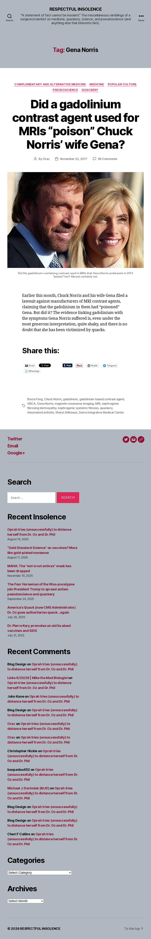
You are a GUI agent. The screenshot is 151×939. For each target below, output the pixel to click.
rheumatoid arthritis (40, 412)
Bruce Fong (35, 399)
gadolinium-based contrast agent (101, 399)
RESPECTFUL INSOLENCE (75, 9)
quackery (106, 408)
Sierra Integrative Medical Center (101, 412)
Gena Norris (45, 403)
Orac (46, 159)
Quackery (90, 90)
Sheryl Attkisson (66, 412)
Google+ (16, 452)
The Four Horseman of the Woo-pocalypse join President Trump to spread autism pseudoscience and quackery (41, 589)
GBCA (31, 403)
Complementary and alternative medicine (50, 84)
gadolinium (70, 399)
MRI (97, 403)
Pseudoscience (65, 90)
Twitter (14, 438)
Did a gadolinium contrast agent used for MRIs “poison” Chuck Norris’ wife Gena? (75, 124)
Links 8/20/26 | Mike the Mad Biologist (37, 678)
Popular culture (122, 84)
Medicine (96, 84)
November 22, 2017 (73, 159)
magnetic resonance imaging (74, 403)
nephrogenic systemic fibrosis (78, 408)
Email (12, 445)
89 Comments (107, 159)
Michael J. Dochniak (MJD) (28, 788)
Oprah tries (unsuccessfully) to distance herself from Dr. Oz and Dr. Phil (42, 756)
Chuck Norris (53, 399)
